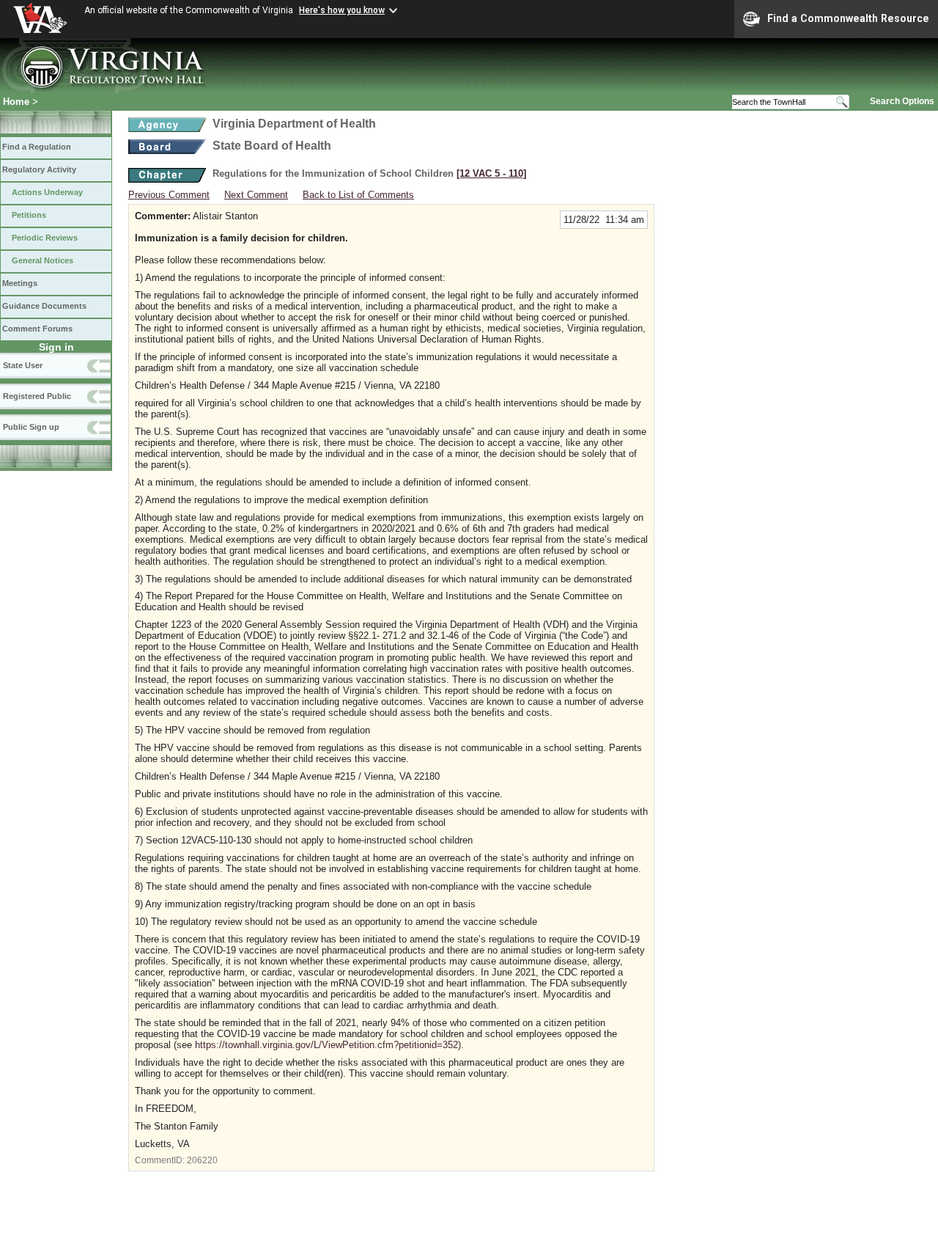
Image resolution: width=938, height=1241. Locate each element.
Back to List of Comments (358, 194)
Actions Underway (47, 192)
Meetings (19, 283)
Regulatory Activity (39, 169)
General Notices (42, 260)
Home (16, 101)
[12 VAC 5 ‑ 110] (491, 173)
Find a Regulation (36, 146)
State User (23, 365)
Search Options (902, 101)
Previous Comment (169, 194)
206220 (202, 1160)
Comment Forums (37, 328)
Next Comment (256, 194)
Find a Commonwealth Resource (848, 18)
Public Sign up (31, 426)
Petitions (29, 215)
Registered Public (37, 396)
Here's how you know (342, 10)
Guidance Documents (44, 305)
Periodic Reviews (45, 237)
